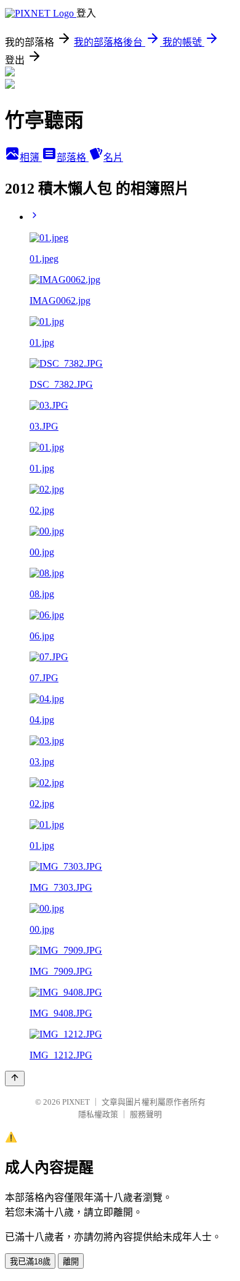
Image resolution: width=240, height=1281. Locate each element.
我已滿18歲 (30, 1261)
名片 (113, 157)
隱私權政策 (98, 1114)
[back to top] (15, 1078)
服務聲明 (146, 1114)
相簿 (31, 157)
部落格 (73, 157)
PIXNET (76, 1102)
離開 (71, 1261)
